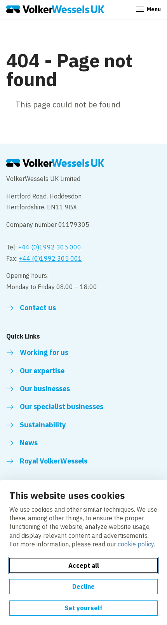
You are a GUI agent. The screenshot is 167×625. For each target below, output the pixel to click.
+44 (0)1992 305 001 (50, 258)
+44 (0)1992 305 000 (49, 247)
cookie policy (136, 544)
